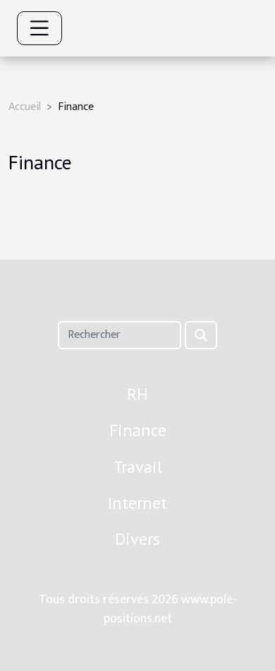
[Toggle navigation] (39, 28)
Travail (138, 467)
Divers (137, 539)
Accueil (24, 106)
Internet (137, 503)
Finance (137, 430)
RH (137, 394)
